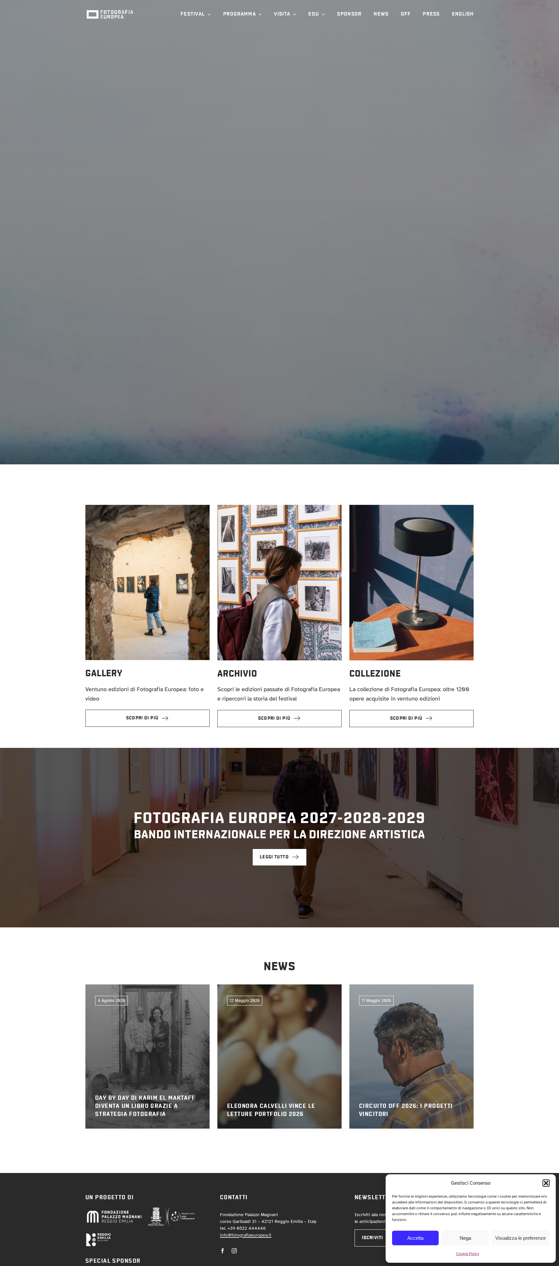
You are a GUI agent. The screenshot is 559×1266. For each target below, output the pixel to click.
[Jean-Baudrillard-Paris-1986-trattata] (411, 507)
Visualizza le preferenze (520, 1238)
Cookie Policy (467, 1253)
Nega (465, 1238)
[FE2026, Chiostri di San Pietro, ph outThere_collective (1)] (147, 507)
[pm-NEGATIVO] (114, 1211)
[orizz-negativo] (98, 1235)
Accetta (415, 1238)
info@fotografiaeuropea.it (245, 1235)
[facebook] (222, 1250)
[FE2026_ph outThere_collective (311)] (279, 507)
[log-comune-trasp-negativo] (171, 1209)
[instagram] (234, 1250)
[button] (546, 1183)
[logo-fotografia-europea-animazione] (109, 9)
